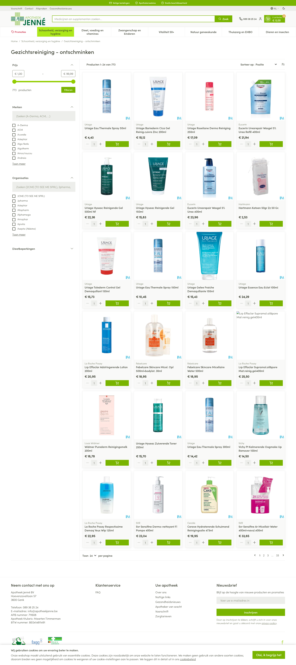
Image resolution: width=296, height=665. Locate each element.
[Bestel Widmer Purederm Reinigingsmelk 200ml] (117, 463)
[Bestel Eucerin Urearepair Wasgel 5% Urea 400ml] (220, 224)
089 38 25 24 (30, 607)
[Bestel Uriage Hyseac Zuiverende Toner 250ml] (168, 463)
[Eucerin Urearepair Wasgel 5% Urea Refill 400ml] (261, 96)
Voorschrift (16, 8)
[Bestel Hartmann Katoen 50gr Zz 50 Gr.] (271, 224)
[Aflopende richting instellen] (283, 64)
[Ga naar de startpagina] (28, 19)
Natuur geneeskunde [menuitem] (206, 32)
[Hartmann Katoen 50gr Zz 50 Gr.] (261, 176)
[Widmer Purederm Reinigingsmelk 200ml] (107, 415)
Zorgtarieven (163, 616)
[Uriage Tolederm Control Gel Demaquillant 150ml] (107, 256)
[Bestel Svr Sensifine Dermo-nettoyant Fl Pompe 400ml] (168, 542)
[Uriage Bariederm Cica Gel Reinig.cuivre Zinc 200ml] (158, 96)
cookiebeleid (188, 659)
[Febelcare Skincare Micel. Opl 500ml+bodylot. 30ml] (158, 335)
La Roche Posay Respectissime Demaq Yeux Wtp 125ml (104, 528)
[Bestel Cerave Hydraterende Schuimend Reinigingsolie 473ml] (220, 542)
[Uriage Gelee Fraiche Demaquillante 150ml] (209, 256)
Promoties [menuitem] (20, 32)
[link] (255, 555)
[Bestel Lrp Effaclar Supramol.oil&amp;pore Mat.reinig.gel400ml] (271, 383)
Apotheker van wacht (168, 606)
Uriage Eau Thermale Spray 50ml (105, 128)
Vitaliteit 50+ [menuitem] (172, 32)
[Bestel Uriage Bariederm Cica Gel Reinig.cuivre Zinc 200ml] (168, 144)
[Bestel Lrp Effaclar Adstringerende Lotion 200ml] (117, 383)
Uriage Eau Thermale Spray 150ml (157, 287)
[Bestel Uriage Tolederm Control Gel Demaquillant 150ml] (117, 303)
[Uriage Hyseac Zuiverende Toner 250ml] (158, 415)
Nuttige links (162, 597)
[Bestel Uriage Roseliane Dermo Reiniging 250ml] (220, 144)
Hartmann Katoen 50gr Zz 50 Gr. (259, 208)
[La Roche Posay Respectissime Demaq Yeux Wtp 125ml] (107, 495)
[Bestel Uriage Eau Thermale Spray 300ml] (220, 463)
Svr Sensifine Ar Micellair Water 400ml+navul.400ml (258, 528)
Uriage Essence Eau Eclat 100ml (258, 287)
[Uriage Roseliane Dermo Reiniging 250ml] (209, 96)
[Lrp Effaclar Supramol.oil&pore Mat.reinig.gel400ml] (261, 335)
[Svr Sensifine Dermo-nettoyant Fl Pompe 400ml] (158, 495)
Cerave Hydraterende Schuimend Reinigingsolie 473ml (208, 528)
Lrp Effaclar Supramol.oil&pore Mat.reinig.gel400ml (258, 369)
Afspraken (41, 8)
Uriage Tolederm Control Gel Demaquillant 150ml (102, 289)
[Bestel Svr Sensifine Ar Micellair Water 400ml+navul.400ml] (271, 542)
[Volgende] (282, 555)
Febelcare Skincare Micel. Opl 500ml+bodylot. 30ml (155, 369)
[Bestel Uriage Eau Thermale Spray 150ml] (168, 303)
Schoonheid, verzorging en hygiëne (40, 41)
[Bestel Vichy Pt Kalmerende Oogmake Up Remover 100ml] (271, 463)
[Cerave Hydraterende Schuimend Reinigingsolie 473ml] (209, 495)
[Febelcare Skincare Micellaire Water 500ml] (209, 335)
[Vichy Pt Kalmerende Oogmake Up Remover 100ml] (261, 415)
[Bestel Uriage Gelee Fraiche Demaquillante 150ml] (220, 303)
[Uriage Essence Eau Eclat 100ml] (261, 256)
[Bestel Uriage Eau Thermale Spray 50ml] (117, 144)
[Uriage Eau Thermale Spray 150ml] (158, 256)
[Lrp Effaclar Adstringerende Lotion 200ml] (107, 335)
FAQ (98, 592)
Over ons (160, 592)
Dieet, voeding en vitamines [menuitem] (96, 31)
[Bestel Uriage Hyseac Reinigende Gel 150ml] (168, 224)
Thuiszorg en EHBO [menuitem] (244, 32)
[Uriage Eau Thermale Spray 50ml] (107, 96)
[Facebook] (282, 642)
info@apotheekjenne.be (43, 611)
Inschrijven (250, 612)
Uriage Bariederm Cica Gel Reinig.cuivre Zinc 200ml (153, 130)
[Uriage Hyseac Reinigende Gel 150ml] (158, 176)
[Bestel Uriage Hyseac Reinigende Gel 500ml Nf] (117, 224)
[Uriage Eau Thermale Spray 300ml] (209, 415)
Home (14, 41)
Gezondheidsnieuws (61, 8)
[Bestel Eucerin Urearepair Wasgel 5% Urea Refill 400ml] (271, 144)
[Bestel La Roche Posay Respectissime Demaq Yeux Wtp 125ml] (117, 542)
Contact (29, 8)
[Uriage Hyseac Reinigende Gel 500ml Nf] (107, 176)
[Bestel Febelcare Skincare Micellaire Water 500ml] (220, 383)
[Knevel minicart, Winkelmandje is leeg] (268, 19)
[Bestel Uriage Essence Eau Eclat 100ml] (271, 303)
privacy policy (269, 623)
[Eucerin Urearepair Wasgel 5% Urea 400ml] (209, 176)
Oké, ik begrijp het (268, 655)
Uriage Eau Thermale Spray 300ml (208, 447)
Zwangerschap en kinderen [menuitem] (133, 31)
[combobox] (133, 18)
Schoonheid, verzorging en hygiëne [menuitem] (56, 31)
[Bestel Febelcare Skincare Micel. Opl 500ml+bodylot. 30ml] (168, 383)
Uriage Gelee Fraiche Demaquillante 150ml (200, 289)
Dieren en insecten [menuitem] (281, 32)
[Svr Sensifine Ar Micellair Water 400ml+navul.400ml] (261, 495)
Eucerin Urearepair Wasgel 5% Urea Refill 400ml (257, 130)
